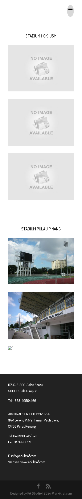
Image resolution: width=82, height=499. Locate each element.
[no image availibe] (41, 90)
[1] (41, 283)
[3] (41, 337)
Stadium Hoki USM (41, 36)
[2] (10, 346)
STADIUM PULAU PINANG (41, 228)
